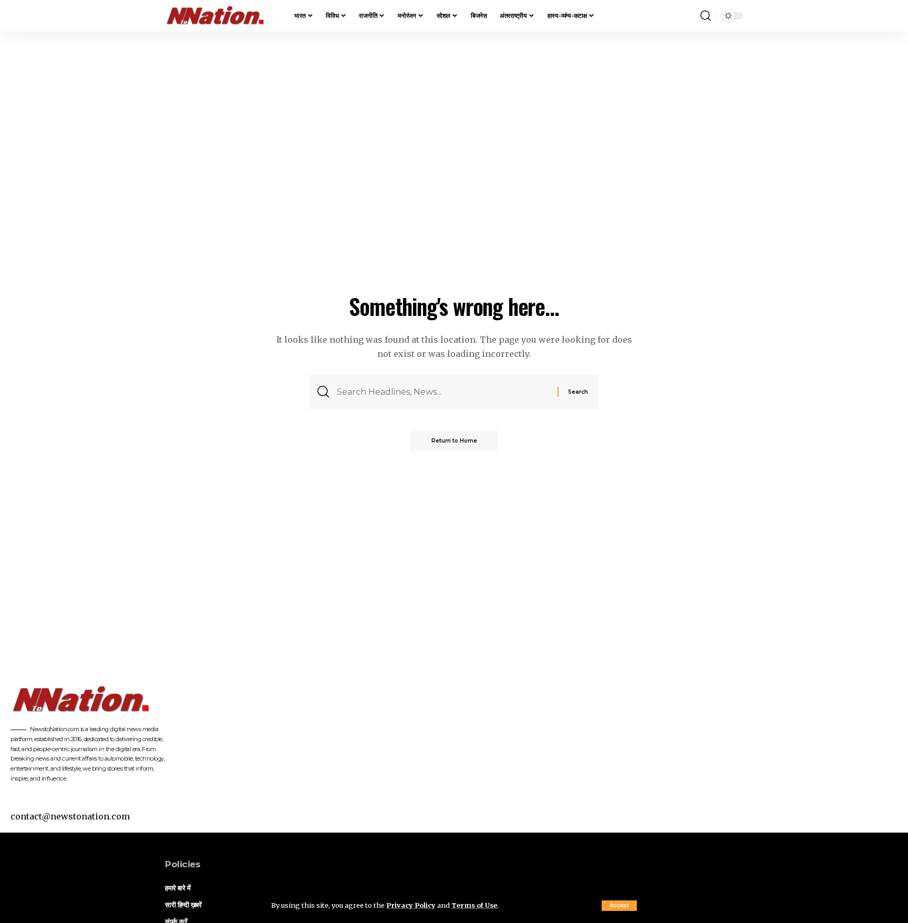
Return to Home (454, 440)
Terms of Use (474, 905)
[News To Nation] (221, 16)
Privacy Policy (411, 905)
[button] (619, 905)
